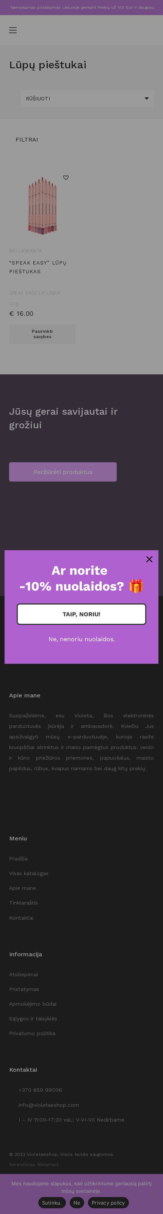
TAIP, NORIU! (81, 614)
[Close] (149, 559)
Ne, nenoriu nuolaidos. (82, 639)
